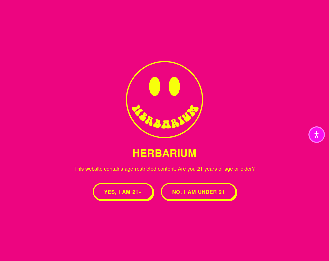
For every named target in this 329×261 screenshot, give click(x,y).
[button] (316, 134)
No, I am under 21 (198, 191)
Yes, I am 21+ (123, 191)
